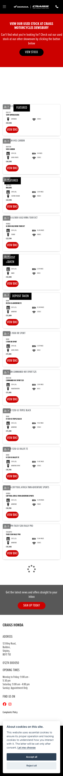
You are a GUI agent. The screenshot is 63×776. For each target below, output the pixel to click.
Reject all (31, 765)
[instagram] (10, 704)
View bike (12, 129)
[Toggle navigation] (4, 7)
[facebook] (5, 704)
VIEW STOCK (31, 52)
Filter (51, 72)
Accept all (31, 756)
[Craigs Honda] (31, 7)
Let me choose (27, 747)
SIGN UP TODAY (31, 605)
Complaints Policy (10, 712)
